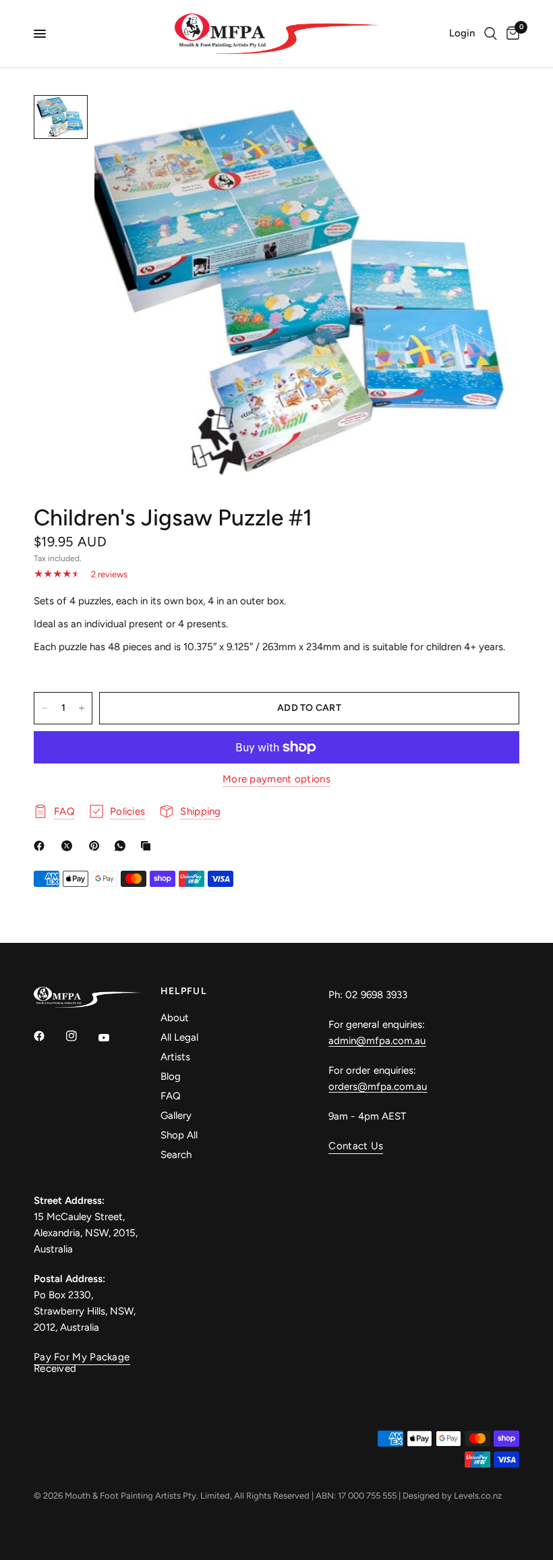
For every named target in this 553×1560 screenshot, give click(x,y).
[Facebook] (42, 846)
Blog (171, 1076)
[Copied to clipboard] (148, 846)
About (175, 1018)
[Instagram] (81, 1036)
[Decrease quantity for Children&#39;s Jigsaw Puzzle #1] (44, 708)
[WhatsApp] (123, 846)
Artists (175, 1057)
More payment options (276, 779)
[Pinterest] (97, 846)
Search (176, 1155)
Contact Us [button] (355, 1146)
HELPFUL (184, 991)
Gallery (176, 1115)
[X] (69, 846)
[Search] (490, 33)
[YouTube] (113, 1037)
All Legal (179, 1037)
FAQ (171, 1096)
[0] (510, 33)
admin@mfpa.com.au (377, 1041)
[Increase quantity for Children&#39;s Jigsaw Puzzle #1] (81, 708)
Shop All (179, 1135)
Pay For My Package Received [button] (81, 1357)
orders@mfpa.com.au (377, 1086)
